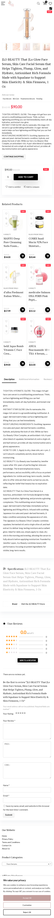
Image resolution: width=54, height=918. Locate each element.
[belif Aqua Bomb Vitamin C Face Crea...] (14, 330)
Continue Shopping (14, 156)
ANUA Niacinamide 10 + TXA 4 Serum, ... (39, 349)
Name (6, 785)
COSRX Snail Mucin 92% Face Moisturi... (38, 242)
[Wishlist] (50, 3)
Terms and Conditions (11, 842)
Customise (27, 905)
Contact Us (6, 845)
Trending (39, 99)
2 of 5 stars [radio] (17, 713)
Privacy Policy (7, 839)
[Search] (38, 3)
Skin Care (16, 99)
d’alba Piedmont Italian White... (13, 294)
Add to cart (25, 177)
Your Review (9, 721)
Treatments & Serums (27, 99)
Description (9, 379)
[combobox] (27, 864)
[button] (50, 8)
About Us (6, 848)
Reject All (27, 912)
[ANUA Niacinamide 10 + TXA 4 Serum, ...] (39, 330)
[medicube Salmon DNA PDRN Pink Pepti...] (39, 276)
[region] (27, 897)
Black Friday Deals (36, 234)
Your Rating (8, 713)
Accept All (27, 898)
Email (6, 795)
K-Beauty (7, 234)
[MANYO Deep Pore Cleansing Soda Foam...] (14, 222)
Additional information (29, 379)
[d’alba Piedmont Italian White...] (14, 276)
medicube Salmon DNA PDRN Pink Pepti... (39, 295)
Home (4, 836)
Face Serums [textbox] (26, 864)
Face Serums (7, 99)
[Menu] (3, 3)
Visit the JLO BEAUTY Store (33, 604)
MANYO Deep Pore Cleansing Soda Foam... (12, 242)
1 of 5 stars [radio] (16, 713)
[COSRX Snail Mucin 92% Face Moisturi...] (39, 222)
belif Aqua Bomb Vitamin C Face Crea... (14, 349)
